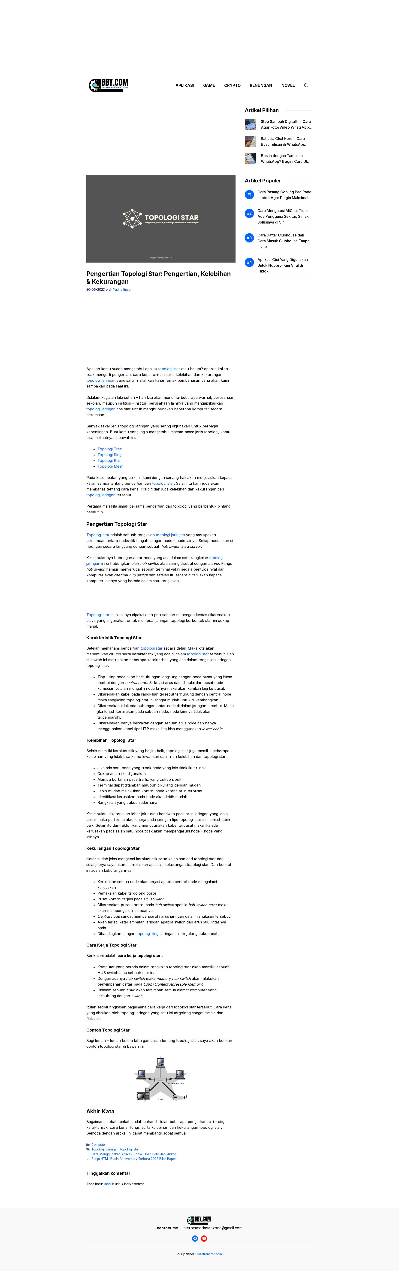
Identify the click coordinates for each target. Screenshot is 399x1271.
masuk (109, 1184)
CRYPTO (232, 85)
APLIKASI (184, 85)
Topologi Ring (109, 454)
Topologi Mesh (110, 466)
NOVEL (288, 85)
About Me (245, 69)
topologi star (169, 368)
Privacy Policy (128, 69)
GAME (209, 85)
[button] (306, 85)
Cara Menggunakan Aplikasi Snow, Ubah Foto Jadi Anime (133, 1154)
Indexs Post (220, 69)
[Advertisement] (199, 32)
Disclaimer (195, 69)
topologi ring (147, 933)
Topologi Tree (109, 449)
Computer (98, 1145)
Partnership (295, 69)
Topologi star (97, 535)
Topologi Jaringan (104, 1149)
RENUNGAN (261, 85)
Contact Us (269, 69)
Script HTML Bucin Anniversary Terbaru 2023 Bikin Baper (133, 1159)
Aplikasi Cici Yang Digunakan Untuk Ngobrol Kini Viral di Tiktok (282, 265)
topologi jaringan (100, 380)
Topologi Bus (109, 460)
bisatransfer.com (209, 1254)
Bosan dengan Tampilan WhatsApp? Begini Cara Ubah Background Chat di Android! (286, 161)
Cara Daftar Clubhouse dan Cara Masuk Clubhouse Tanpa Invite (283, 241)
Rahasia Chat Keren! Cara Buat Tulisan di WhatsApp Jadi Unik (283, 144)
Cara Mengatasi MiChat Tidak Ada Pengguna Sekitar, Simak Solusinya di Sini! (283, 216)
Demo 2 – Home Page (163, 69)
